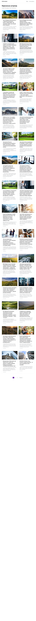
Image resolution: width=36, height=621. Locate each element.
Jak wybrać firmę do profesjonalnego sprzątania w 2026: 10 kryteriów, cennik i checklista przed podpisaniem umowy (9, 145)
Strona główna (31, 1)
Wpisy (27, 1)
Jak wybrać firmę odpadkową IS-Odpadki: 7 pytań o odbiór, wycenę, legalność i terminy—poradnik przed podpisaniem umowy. (26, 145)
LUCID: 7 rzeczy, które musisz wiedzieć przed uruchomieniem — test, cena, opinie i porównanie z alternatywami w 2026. (26, 95)
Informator (4, 1)
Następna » (21, 377)
